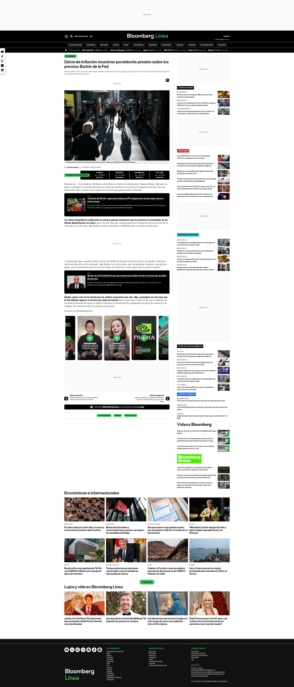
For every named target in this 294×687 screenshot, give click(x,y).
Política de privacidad (198, 653)
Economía (70, 56)
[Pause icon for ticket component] (66, 50)
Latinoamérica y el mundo (115, 651)
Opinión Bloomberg (186, 394)
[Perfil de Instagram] (83, 649)
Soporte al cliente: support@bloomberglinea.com (207, 674)
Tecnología (195, 657)
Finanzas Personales (156, 661)
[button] (167, 80)
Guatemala (110, 679)
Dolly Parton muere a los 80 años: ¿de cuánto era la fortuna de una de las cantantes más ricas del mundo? (208, 621)
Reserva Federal (131, 415)
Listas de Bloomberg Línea (158, 665)
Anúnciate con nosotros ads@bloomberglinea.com (208, 672)
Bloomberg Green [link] (207, 45)
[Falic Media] (216, 39)
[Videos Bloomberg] (203, 424)
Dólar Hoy (152, 655)
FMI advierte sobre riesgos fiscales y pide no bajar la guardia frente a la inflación (207, 530)
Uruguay (109, 671)
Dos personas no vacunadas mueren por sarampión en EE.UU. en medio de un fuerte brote (168, 530)
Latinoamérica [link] (138, 45)
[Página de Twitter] (72, 649)
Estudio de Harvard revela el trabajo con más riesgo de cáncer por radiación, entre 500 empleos (168, 621)
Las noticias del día (104, 415)
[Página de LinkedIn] (88, 649)
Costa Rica (110, 673)
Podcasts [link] (192, 45)
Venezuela (110, 661)
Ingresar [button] (226, 36)
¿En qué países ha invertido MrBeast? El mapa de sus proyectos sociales (126, 620)
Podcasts (152, 663)
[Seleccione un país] (91, 36)
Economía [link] (221, 45)
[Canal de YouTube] (77, 649)
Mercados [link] (104, 45)
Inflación (117, 415)
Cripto (151, 659)
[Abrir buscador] (71, 36)
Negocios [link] (180, 45)
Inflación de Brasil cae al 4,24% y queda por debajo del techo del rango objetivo (84, 399)
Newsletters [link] (91, 45)
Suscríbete (194, 651)
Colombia (110, 659)
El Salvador (110, 675)
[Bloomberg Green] (203, 459)
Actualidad (152, 657)
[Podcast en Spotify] (99, 649)
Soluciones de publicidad (199, 676)
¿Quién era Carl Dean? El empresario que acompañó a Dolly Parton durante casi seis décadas (83, 621)
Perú (108, 665)
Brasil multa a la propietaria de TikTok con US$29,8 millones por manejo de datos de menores (83, 571)
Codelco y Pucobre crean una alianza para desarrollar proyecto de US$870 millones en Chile (166, 571)
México (109, 655)
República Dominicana (114, 677)
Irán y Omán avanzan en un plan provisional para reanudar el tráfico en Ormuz (208, 571)
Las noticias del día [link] (75, 45)
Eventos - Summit (197, 668)
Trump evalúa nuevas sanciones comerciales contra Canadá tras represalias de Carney (122, 571)
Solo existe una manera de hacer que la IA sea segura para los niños (201, 401)
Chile (108, 663)
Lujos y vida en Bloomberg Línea (93, 586)
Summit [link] (115, 45)
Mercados (152, 653)
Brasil (108, 653)
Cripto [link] (126, 45)
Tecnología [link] (152, 45)
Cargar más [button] (147, 582)
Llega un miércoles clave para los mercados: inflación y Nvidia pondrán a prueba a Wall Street (149, 399)
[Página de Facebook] (66, 649)
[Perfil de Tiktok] (94, 649)
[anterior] (66, 398)
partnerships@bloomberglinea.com (203, 670)
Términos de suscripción (199, 655)
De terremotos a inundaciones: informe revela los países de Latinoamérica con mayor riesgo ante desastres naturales (195, 485)
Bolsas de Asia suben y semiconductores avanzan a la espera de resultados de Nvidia (125, 530)
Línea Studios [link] (166, 45)
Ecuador (109, 667)
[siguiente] (168, 398)
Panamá (109, 669)
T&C (192, 659)
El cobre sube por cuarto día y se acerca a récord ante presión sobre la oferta (84, 529)
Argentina (110, 657)
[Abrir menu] (66, 36)
